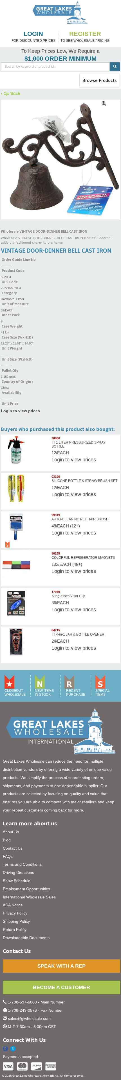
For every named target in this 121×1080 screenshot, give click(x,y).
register (85, 34)
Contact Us (13, 848)
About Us (11, 832)
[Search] (114, 66)
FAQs (8, 856)
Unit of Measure (15, 304)
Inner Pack (11, 315)
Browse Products (99, 82)
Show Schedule (16, 880)
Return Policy (14, 929)
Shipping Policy (16, 921)
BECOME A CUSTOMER (61, 987)
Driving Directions (18, 872)
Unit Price (10, 404)
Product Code (13, 271)
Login (57, 459)
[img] (60, 159)
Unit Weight (12, 348)
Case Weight (12, 326)
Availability (11, 392)
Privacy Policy (15, 913)
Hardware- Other (12, 299)
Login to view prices (20, 411)
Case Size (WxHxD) (17, 337)
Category (9, 293)
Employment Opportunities (26, 889)
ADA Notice (13, 905)
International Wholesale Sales (29, 897)
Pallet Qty (10, 370)
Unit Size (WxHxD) (17, 359)
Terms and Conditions (22, 864)
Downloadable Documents (26, 937)
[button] (13, 1048)
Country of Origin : (17, 381)
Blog (7, 840)
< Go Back (11, 93)
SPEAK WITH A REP (61, 966)
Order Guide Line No (19, 260)
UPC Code (10, 282)
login (33, 34)
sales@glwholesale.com (29, 1018)
